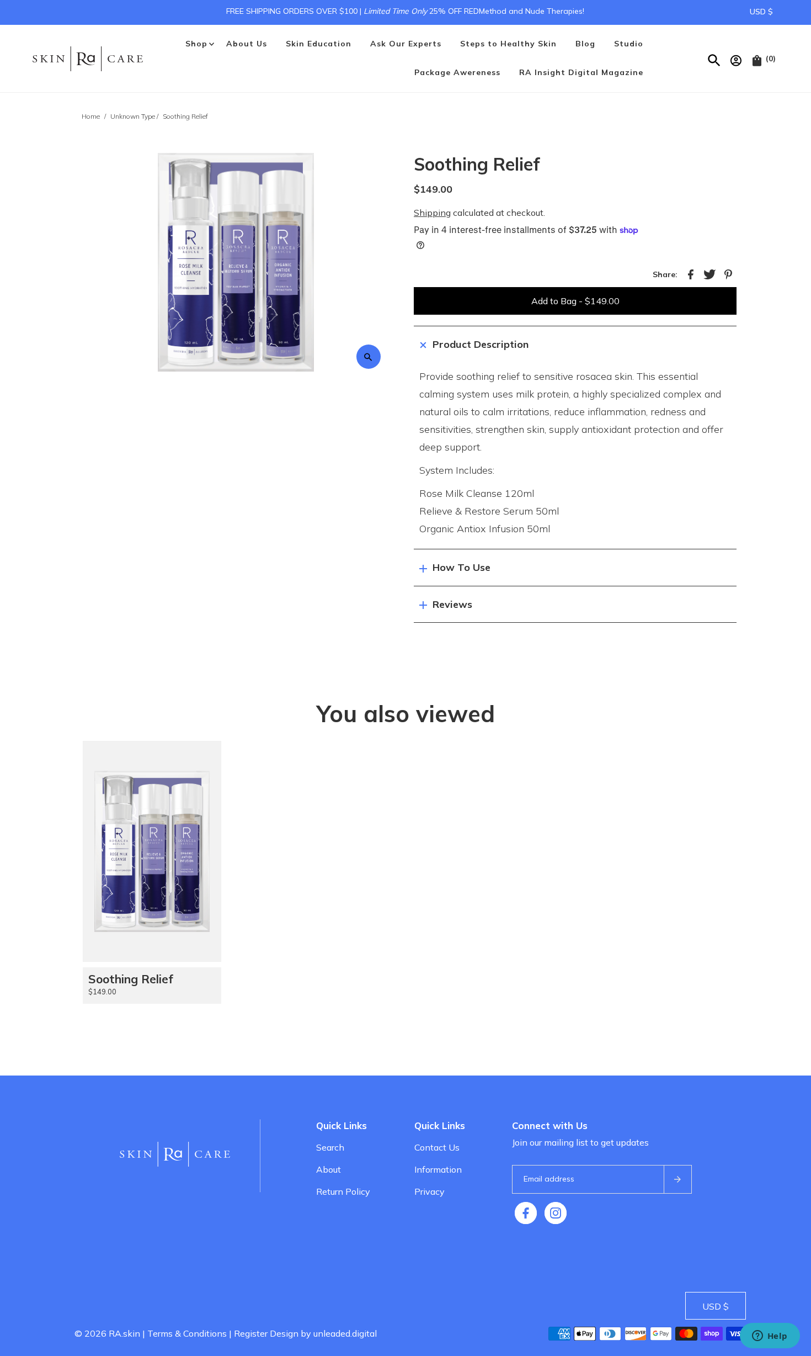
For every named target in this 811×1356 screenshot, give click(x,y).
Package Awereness (457, 72)
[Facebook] (526, 1213)
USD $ (761, 12)
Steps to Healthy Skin (508, 44)
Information (438, 1169)
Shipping (432, 212)
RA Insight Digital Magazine (581, 72)
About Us (246, 44)
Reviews (452, 604)
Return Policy (343, 1191)
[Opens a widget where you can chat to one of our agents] (769, 1336)
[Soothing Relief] (152, 851)
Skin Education (318, 44)
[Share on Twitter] (709, 273)
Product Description (481, 344)
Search (330, 1147)
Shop (196, 44)
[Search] (714, 58)
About (328, 1169)
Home (91, 116)
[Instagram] (556, 1213)
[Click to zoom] (368, 357)
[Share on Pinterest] (728, 273)
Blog (585, 44)
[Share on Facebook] (690, 273)
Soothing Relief (130, 979)
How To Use (461, 567)
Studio (628, 44)
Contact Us (437, 1147)
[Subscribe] (677, 1179)
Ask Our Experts (405, 44)
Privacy (429, 1191)
